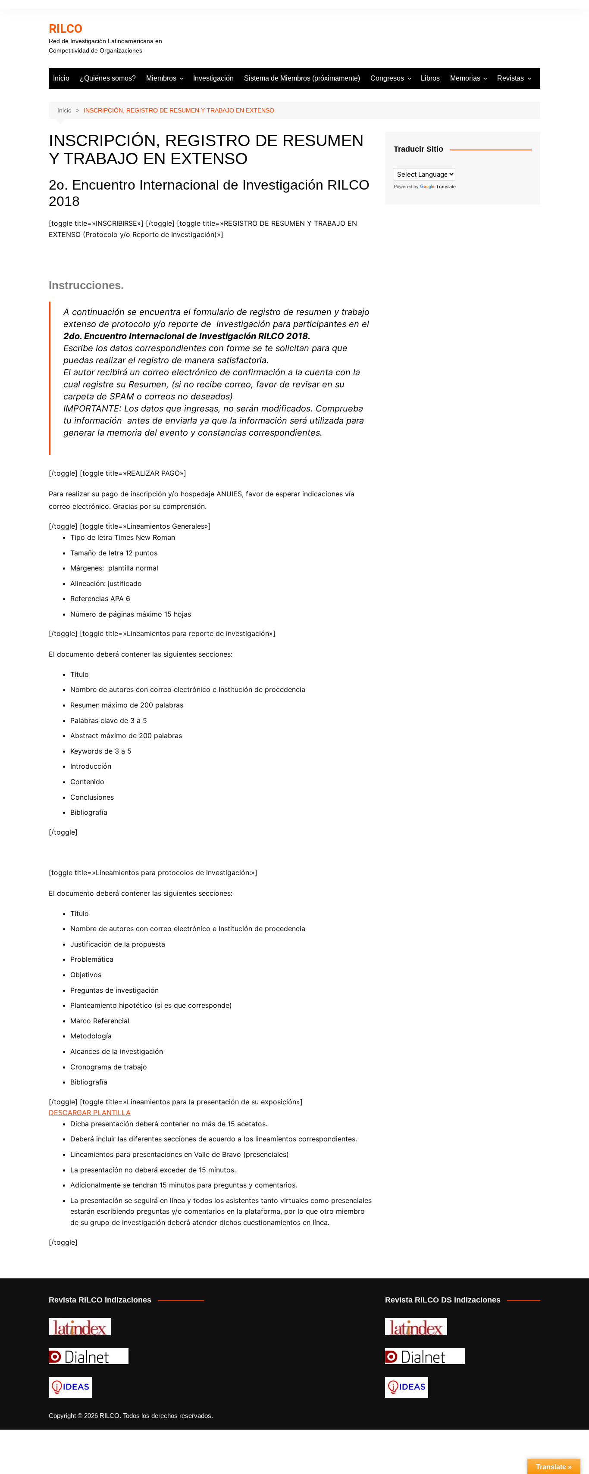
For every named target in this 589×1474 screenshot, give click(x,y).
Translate (446, 186)
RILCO (65, 29)
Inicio (61, 78)
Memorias (465, 78)
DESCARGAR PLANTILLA (90, 1112)
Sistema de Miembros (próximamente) (302, 78)
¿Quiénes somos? (108, 78)
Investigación (213, 78)
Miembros (161, 78)
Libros (430, 78)
